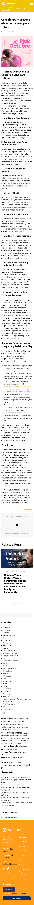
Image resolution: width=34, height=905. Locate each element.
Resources (16, 757)
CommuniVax (7, 643)
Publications (19, 571)
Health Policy (7, 663)
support (20, 762)
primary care (13, 749)
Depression (25, 727)
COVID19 (19, 727)
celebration (18, 718)
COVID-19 (14, 727)
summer (13, 760)
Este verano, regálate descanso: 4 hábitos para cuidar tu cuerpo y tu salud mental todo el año (16, 779)
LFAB (4, 679)
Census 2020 (7, 630)
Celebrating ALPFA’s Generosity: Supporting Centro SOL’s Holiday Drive (17, 533)
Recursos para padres (10, 694)
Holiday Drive (7, 671)
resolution (10, 757)
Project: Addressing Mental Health (13, 753)
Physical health (5, 749)
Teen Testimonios (9, 704)
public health (7, 689)
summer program (9, 762)
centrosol (6, 633)
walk (17, 765)
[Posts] (17, 525)
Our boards (22, 855)
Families (21, 730)
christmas (26, 718)
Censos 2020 (7, 628)
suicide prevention (5, 760)
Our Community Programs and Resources (24, 872)
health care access (7, 736)
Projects (5, 686)
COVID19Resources (9, 651)
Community (6, 16)
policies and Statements (19, 893)
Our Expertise (23, 865)
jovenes (23, 741)
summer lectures (21, 760)
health (25, 733)
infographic (7, 676)
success (22, 757)
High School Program (10, 668)
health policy (4, 738)
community (18, 721)
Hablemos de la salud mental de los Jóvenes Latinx (18, 517)
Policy (5, 684)
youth (3, 768)
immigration (5, 741)
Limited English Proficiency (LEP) (12, 743)
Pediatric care (23, 747)
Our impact (22, 846)
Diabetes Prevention (10, 653)
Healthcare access (21, 736)
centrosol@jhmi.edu (10, 864)
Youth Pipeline (8, 709)
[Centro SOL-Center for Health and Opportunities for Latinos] (8, 3)
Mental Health (7, 681)
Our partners (23, 851)
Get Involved (23, 879)
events (5, 658)
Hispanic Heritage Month (17, 738)
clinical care (6, 638)
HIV (28, 738)
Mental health (9, 746)
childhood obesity (9, 635)
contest (5, 648)
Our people (22, 841)
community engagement (8, 724)
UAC (4, 707)
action (3, 718)
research (6, 696)
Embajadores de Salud (10, 656)
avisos (10, 718)
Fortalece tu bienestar (10, 661)
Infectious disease (15, 741)
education (6, 729)
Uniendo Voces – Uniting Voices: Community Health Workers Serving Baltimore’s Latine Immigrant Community (15, 584)
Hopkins (5, 673)
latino (28, 741)
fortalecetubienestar (11, 732)
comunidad (21, 724)
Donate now (17, 898)
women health (24, 765)
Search (31, 615)
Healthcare (6, 666)
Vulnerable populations (8, 765)
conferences (7, 645)
